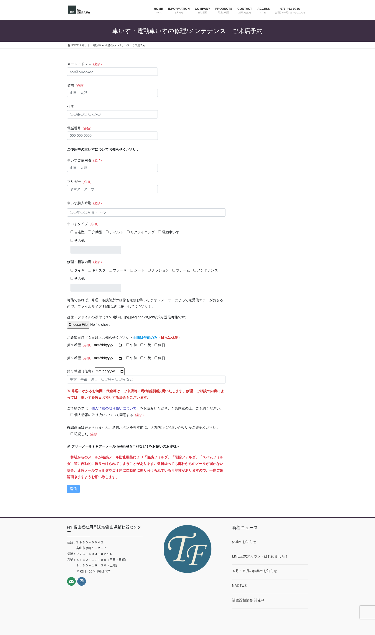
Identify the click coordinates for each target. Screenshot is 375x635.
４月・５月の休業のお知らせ (254, 571)
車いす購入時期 (85, 203)
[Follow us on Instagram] (81, 581)
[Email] (71, 581)
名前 (76, 85)
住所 (70, 107)
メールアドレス (85, 64)
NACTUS (239, 585)
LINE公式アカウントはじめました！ (260, 556)
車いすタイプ (83, 224)
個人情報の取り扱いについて (114, 408)
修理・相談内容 (85, 262)
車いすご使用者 (85, 160)
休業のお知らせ (244, 542)
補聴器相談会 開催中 (248, 600)
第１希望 (80, 345)
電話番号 (80, 128)
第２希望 (80, 358)
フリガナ (80, 182)
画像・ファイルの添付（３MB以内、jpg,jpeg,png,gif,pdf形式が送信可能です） (127, 317)
